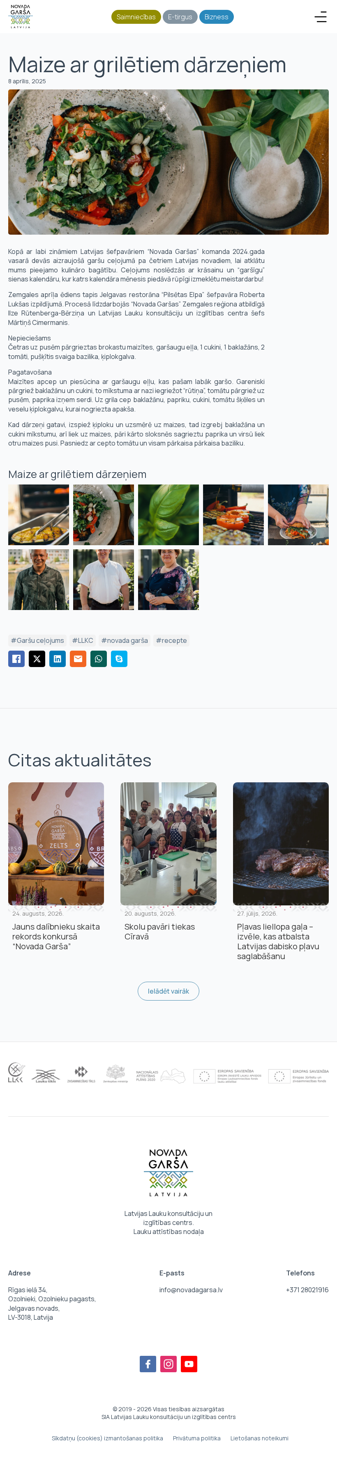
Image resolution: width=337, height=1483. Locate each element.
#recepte (171, 640)
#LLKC (82, 640)
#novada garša (124, 640)
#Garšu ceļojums (37, 640)
